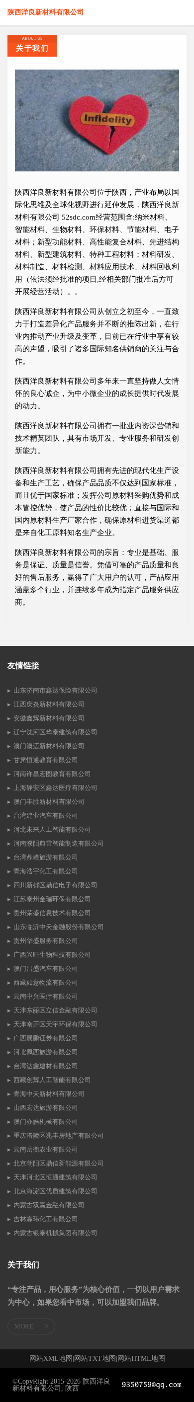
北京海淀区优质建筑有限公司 (55, 1191)
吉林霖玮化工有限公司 (45, 1219)
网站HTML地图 (141, 1358)
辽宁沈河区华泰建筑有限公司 (55, 732)
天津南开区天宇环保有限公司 (55, 1024)
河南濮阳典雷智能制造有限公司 (58, 843)
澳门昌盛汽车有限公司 (45, 968)
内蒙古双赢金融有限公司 (49, 1205)
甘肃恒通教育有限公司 (45, 760)
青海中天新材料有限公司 (49, 1093)
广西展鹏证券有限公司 (45, 1038)
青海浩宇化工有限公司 (45, 871)
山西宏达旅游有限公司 (45, 1107)
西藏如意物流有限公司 (45, 982)
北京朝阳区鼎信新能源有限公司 (58, 1163)
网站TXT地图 (95, 1358)
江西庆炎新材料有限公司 (49, 704)
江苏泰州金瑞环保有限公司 (52, 899)
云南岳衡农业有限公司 (45, 1149)
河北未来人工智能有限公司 (52, 829)
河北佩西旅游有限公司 (45, 1052)
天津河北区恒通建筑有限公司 (55, 1177)
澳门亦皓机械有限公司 (45, 1121)
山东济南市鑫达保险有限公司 (55, 690)
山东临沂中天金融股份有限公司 (58, 927)
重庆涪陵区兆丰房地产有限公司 (58, 1135)
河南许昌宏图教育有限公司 (52, 774)
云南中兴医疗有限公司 (45, 996)
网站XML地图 (51, 1358)
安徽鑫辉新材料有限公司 (49, 718)
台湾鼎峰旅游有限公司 (45, 857)
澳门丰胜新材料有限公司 (49, 801)
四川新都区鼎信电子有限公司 (55, 885)
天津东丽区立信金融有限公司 (55, 1010)
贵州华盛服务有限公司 (45, 940)
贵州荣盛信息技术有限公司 (52, 913)
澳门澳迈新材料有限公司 (49, 746)
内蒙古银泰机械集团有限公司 (55, 1233)
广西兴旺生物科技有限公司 (52, 954)
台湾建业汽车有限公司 (45, 815)
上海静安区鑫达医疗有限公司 (55, 787)
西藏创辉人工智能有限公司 (52, 1080)
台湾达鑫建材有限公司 (45, 1066)
